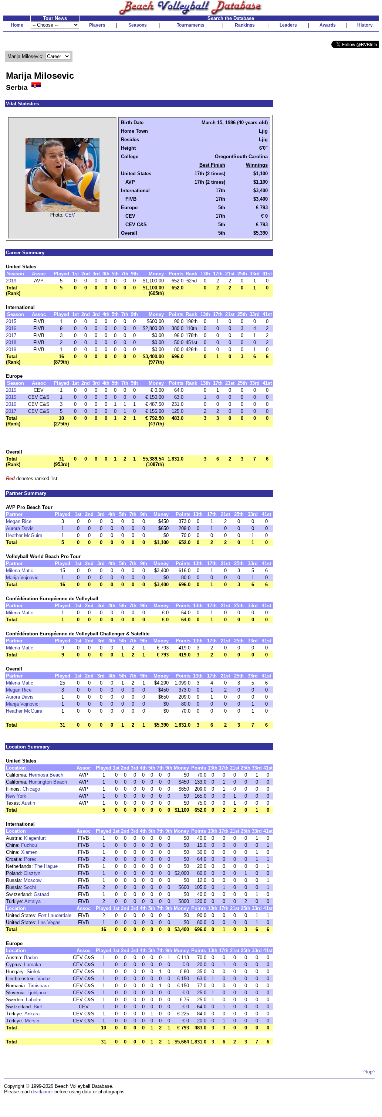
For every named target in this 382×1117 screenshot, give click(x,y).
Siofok (33, 971)
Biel (38, 1006)
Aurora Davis (20, 528)
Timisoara (38, 985)
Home (17, 25)
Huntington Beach (48, 782)
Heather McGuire (24, 535)
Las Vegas (49, 922)
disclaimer (42, 1091)
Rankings (245, 25)
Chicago (31, 789)
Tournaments (190, 25)
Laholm (33, 999)
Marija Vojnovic (22, 577)
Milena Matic (19, 570)
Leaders (288, 25)
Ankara (32, 1013)
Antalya (32, 901)
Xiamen (29, 852)
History (365, 25)
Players (97, 25)
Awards (328, 25)
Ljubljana (36, 992)
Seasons (137, 25)
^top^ (369, 1071)
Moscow (32, 880)
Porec (30, 859)
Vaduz (44, 978)
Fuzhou (29, 845)
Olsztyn (32, 873)
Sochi (30, 887)
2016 (11, 328)
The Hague (46, 866)
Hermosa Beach (46, 775)
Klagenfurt (35, 838)
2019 (11, 281)
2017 (11, 335)
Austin (28, 803)
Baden (31, 957)
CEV (70, 215)
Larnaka (32, 964)
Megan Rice (18, 521)
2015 (11, 321)
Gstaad (41, 894)
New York (16, 796)
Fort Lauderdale (54, 915)
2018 (11, 342)
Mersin (32, 1020)
